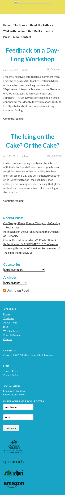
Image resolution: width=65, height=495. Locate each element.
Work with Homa (13, 31)
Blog (16, 37)
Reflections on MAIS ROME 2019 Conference (30, 244)
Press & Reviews (12, 335)
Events (49, 31)
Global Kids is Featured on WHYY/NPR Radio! (30, 240)
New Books (35, 31)
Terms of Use (10, 370)
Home (7, 25)
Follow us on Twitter (14, 394)
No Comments (54, 69)
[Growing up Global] (32, 5)
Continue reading (15, 118)
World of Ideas (11, 330)
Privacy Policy (10, 375)
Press (6, 37)
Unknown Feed (17, 290)
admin (25, 69)
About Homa (10, 322)
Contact (26, 37)
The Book (19, 25)
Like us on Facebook (14, 390)
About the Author (40, 25)
